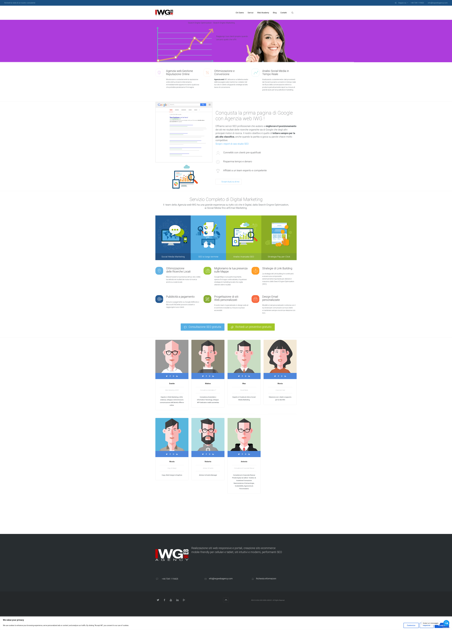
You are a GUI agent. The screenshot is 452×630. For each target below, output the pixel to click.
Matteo (208, 383)
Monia (280, 383)
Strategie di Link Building (277, 268)
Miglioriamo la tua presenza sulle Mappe (231, 270)
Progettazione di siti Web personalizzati (226, 298)
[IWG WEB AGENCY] (164, 13)
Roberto (208, 461)
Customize (411, 625)
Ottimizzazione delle (178, 270)
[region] (226, 623)
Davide (172, 383)
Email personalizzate (271, 298)
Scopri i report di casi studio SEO (232, 143)
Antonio (244, 461)
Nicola (171, 461)
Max (244, 383)
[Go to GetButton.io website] (446, 627)
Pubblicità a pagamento (180, 296)
